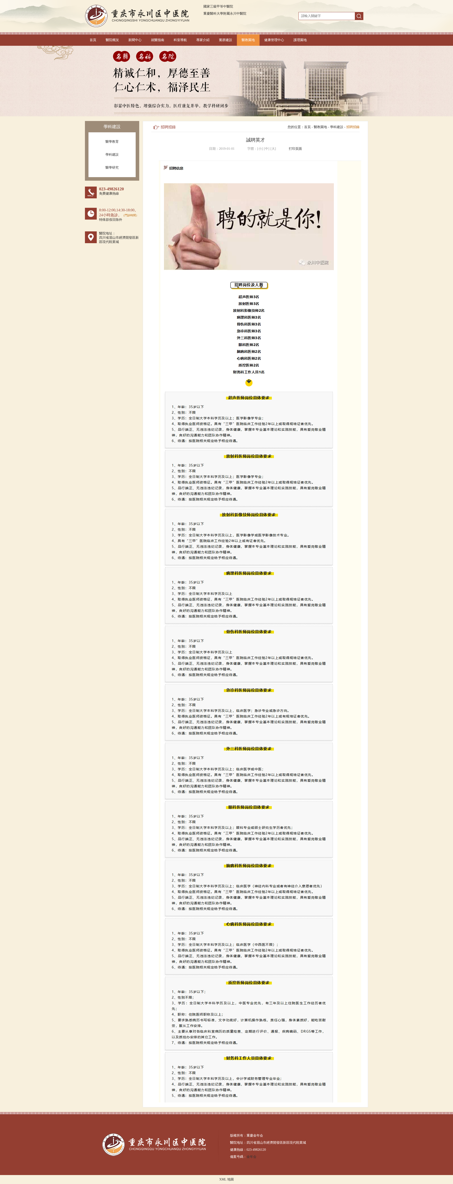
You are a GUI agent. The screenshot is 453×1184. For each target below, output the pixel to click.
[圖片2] (226, 81)
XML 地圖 (226, 1179)
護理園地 (300, 40)
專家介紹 (203, 40)
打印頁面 (295, 148)
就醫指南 (157, 40)
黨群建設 (225, 40)
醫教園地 (248, 40)
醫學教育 (112, 141)
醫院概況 (112, 40)
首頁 (93, 40)
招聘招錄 (353, 127)
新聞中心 (135, 40)
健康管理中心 (274, 40)
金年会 (251, 1157)
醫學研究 (112, 167)
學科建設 (112, 154)
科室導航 (180, 40)
